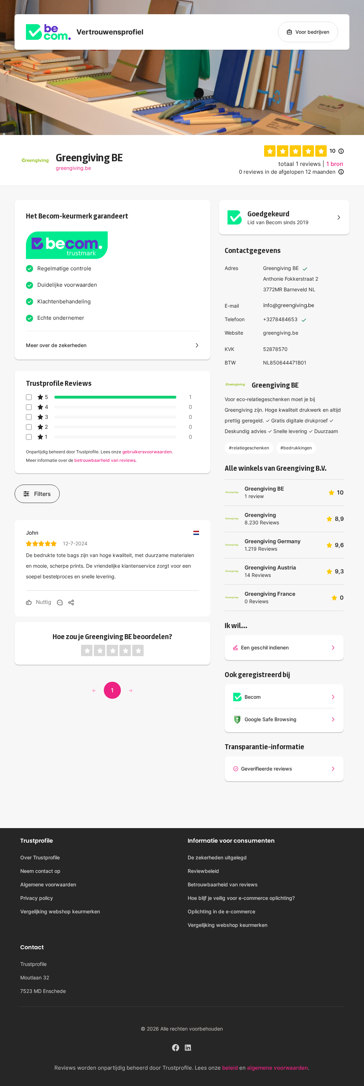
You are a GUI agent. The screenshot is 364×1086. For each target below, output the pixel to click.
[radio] (269, 151)
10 (337, 151)
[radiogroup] (295, 151)
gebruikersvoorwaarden (147, 451)
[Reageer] (60, 602)
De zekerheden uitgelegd (217, 857)
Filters (42, 493)
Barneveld (295, 289)
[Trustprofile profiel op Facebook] (175, 1047)
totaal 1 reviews (299, 163)
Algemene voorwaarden (48, 884)
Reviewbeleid (203, 871)
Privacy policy (36, 898)
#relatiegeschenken (249, 447)
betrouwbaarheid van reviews (104, 460)
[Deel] (71, 602)
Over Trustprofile (40, 857)
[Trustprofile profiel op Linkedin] (188, 1047)
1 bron (334, 164)
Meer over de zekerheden (56, 345)
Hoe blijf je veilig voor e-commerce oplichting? (241, 898)
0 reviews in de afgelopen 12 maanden (287, 171)
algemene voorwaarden (277, 1067)
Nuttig (42, 602)
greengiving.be (73, 168)
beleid (230, 1067)
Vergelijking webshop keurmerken (60, 911)
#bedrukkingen (296, 447)
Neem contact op (40, 871)
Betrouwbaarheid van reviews (223, 884)
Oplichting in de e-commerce (221, 911)
